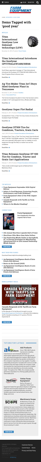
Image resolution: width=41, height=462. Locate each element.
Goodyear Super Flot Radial (17, 109)
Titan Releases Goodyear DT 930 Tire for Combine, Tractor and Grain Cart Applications (20, 156)
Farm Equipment (24, 213)
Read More (5, 77)
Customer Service (27, 445)
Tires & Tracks (22, 51)
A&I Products (26, 347)
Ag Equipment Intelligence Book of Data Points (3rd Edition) (19, 271)
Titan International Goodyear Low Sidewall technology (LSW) (12, 42)
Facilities (21, 92)
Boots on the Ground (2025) (14, 263)
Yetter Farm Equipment (25, 379)
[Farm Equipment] (8, 221)
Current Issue (26, 448)
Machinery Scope (28, 399)
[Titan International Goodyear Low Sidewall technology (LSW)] (33, 41)
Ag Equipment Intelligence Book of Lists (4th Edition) (19, 267)
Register (31, 2)
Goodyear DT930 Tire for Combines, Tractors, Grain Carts (20, 129)
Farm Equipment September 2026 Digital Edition (19, 188)
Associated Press (11, 95)
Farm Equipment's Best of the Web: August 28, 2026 (20, 196)
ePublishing (13, 457)
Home (3, 17)
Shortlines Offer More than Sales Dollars (19, 235)
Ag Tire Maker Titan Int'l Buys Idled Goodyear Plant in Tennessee (19, 86)
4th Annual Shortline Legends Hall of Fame (20, 233)
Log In (24, 2)
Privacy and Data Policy (29, 450)
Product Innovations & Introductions (27, 67)
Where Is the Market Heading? (15, 204)
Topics (6, 2)
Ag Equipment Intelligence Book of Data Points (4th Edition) (19, 260)
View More (6, 246)
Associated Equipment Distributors (12, 313)
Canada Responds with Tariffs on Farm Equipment (18, 201)
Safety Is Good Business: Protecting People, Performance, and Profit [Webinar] (20, 192)
